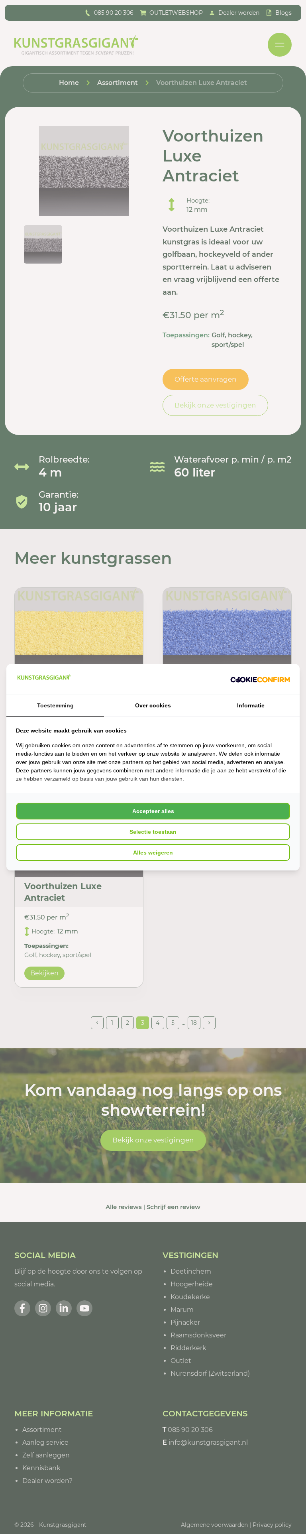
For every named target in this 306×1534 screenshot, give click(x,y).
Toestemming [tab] (55, 705)
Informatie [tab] (251, 705)
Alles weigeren (153, 852)
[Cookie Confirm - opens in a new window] (260, 679)
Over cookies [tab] (153, 705)
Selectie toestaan (153, 832)
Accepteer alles (153, 811)
